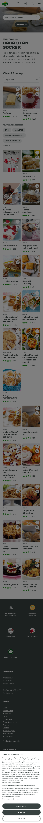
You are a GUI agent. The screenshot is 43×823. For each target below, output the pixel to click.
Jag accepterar (22, 806)
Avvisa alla (21, 812)
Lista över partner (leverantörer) (11, 799)
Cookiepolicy (16, 782)
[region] (21, 787)
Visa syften (21, 818)
